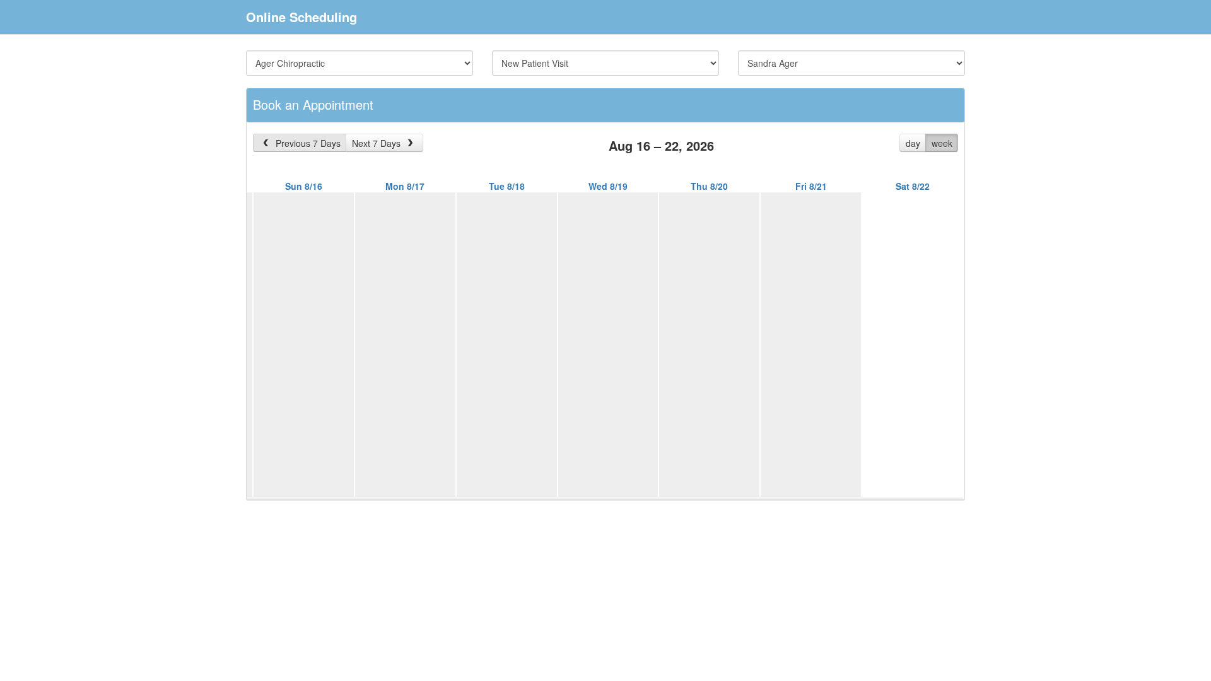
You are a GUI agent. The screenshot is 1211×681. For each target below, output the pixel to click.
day (913, 143)
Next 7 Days (377, 143)
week (942, 143)
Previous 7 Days (307, 143)
